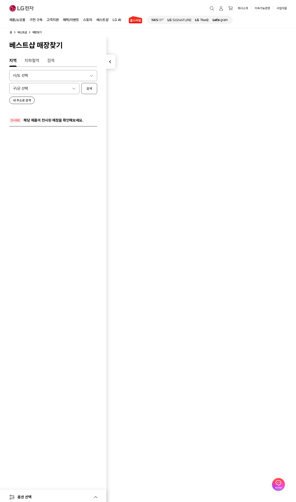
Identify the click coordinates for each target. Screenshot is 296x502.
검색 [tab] (51, 60)
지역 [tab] (13, 60)
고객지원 (53, 20)
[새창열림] (157, 20)
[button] (212, 8)
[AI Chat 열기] (278, 484)
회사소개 (243, 8)
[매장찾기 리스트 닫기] (110, 62)
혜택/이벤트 (71, 20)
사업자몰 (282, 8)
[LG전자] (21, 8)
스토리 (87, 20)
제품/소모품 (17, 20)
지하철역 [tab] (32, 60)
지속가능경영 (262, 8)
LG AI (117, 20)
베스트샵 (102, 20)
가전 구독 (36, 20)
